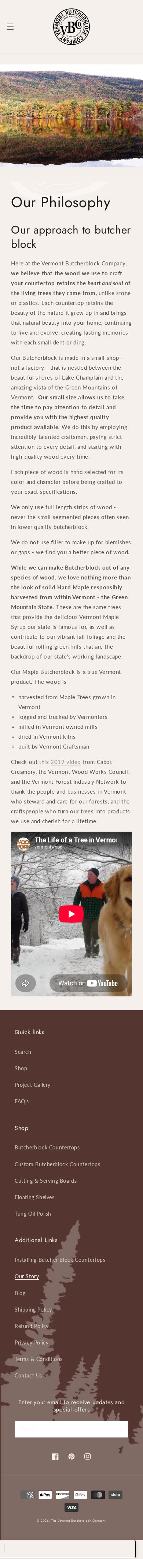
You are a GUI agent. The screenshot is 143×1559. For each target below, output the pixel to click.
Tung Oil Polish (33, 1214)
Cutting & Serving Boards (46, 1181)
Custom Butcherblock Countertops (57, 1164)
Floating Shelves (35, 1197)
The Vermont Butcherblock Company (78, 1520)
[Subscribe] (120, 1429)
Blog (20, 1293)
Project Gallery (33, 1085)
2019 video (66, 761)
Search (23, 1052)
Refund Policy (32, 1326)
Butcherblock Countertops (47, 1147)
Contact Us (28, 1375)
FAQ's (22, 1101)
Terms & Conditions (39, 1359)
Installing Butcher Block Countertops (60, 1260)
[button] (10, 27)
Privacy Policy (31, 1342)
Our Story (27, 1276)
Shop (21, 1068)
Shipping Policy (33, 1309)
